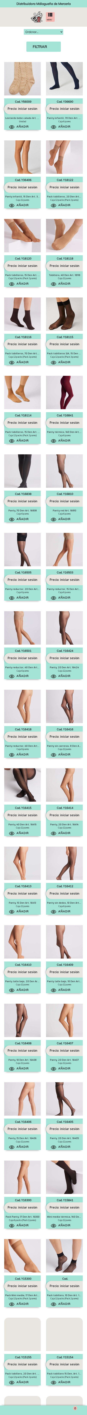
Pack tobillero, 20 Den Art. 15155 (24, 1373)
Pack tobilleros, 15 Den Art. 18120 (24, 275)
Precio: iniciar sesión (22, 109)
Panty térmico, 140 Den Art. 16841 (66, 432)
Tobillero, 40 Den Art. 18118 (64, 275)
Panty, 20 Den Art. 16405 (64, 1138)
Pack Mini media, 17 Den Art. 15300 (25, 1295)
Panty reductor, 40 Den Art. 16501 (25, 667)
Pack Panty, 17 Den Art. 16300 (22, 1216)
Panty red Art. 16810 (64, 510)
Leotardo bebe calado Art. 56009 (25, 118)
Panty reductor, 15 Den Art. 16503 (66, 589)
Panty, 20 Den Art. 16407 (64, 1060)
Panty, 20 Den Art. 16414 (64, 824)
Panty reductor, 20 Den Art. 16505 (25, 589)
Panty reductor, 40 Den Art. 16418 (25, 746)
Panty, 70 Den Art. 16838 (22, 510)
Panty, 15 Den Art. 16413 (22, 902)
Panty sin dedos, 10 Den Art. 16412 (67, 902)
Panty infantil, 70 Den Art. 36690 (66, 118)
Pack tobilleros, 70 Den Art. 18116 (24, 353)
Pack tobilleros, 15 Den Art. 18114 (24, 432)
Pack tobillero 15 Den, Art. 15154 (65, 1373)
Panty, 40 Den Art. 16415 (22, 824)
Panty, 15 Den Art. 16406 (22, 1138)
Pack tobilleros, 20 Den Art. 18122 (67, 196)
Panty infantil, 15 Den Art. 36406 (24, 196)
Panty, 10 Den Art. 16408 (22, 1060)
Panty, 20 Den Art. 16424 (64, 667)
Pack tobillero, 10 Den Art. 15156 (65, 1295)
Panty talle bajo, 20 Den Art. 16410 (25, 981)
